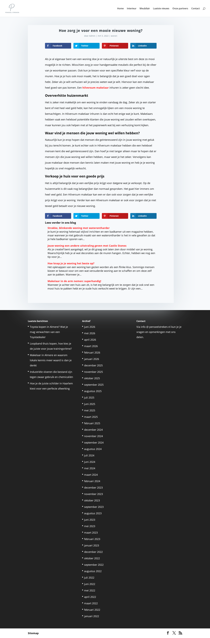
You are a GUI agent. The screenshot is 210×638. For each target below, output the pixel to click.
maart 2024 (91, 474)
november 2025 (93, 372)
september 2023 (94, 507)
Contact (195, 8)
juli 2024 (89, 455)
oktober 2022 (92, 558)
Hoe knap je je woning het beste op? (71, 263)
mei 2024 (89, 468)
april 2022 (90, 597)
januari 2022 (91, 616)
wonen (114, 35)
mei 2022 (89, 590)
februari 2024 (92, 481)
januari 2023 (91, 545)
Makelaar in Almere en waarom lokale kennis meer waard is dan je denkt (51, 360)
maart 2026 (91, 346)
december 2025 (93, 365)
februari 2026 (92, 352)
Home (120, 8)
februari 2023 (92, 539)
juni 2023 (89, 519)
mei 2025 (89, 410)
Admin (92, 35)
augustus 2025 (93, 391)
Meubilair (145, 8)
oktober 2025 (92, 378)
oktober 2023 (92, 500)
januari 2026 (91, 359)
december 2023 (93, 487)
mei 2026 (89, 333)
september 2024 (94, 442)
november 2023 (93, 494)
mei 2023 (89, 526)
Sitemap (33, 633)
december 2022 (93, 552)
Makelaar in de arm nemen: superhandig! (74, 281)
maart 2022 (91, 603)
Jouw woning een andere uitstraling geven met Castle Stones (87, 245)
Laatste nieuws (161, 8)
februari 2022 (92, 609)
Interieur (131, 8)
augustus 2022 (93, 571)
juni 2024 (89, 462)
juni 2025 (89, 404)
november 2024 (93, 436)
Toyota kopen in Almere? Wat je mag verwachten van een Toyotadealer (49, 332)
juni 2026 (89, 327)
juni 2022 (89, 584)
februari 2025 (92, 423)
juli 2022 (89, 577)
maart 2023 (91, 532)
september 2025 (94, 384)
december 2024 (93, 429)
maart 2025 (91, 417)
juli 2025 (89, 397)
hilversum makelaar (95, 87)
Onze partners (180, 8)
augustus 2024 (93, 449)
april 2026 (90, 339)
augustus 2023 (93, 513)
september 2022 (94, 564)
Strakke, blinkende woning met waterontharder (79, 228)
